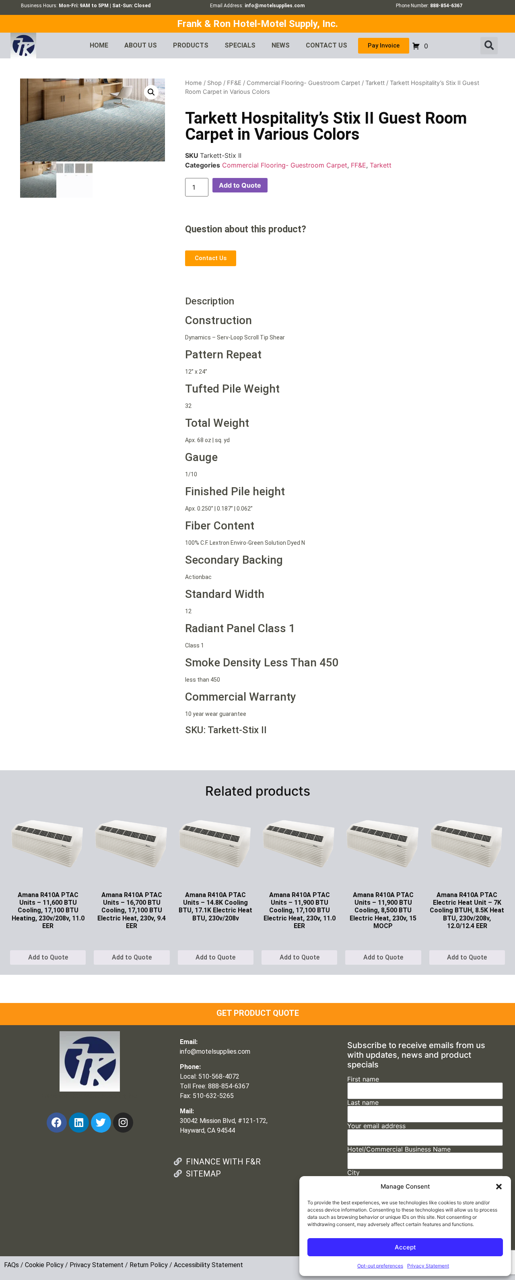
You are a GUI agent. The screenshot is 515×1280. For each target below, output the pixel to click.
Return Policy (149, 1265)
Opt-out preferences (380, 1266)
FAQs (11, 1265)
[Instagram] (123, 1123)
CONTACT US (326, 45)
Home (193, 83)
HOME (99, 45)
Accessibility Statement (208, 1265)
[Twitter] (101, 1123)
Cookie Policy (44, 1265)
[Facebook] (57, 1123)
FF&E (234, 83)
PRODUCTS (190, 45)
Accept (405, 1247)
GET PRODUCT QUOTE (257, 1013)
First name (363, 1079)
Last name (363, 1102)
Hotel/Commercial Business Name (399, 1149)
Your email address (376, 1126)
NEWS (281, 45)
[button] (499, 1187)
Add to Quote (240, 185)
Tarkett (375, 83)
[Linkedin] (79, 1123)
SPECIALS (240, 45)
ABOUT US (140, 45)
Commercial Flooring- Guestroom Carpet (303, 83)
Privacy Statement (428, 1266)
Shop (214, 83)
